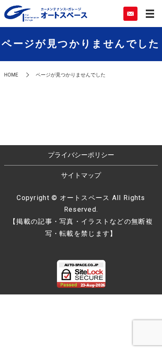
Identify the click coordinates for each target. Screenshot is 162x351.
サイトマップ (81, 175)
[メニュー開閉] (150, 14)
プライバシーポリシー (81, 155)
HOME (11, 75)
